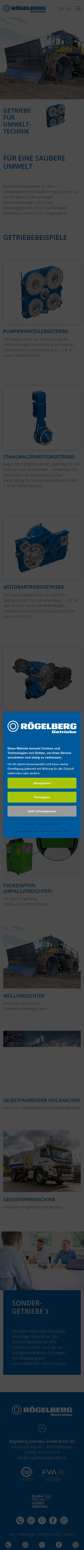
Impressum (28, 824)
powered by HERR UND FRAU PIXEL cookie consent (42, 831)
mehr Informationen (42, 811)
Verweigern (42, 797)
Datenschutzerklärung (48, 824)
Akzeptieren (42, 783)
